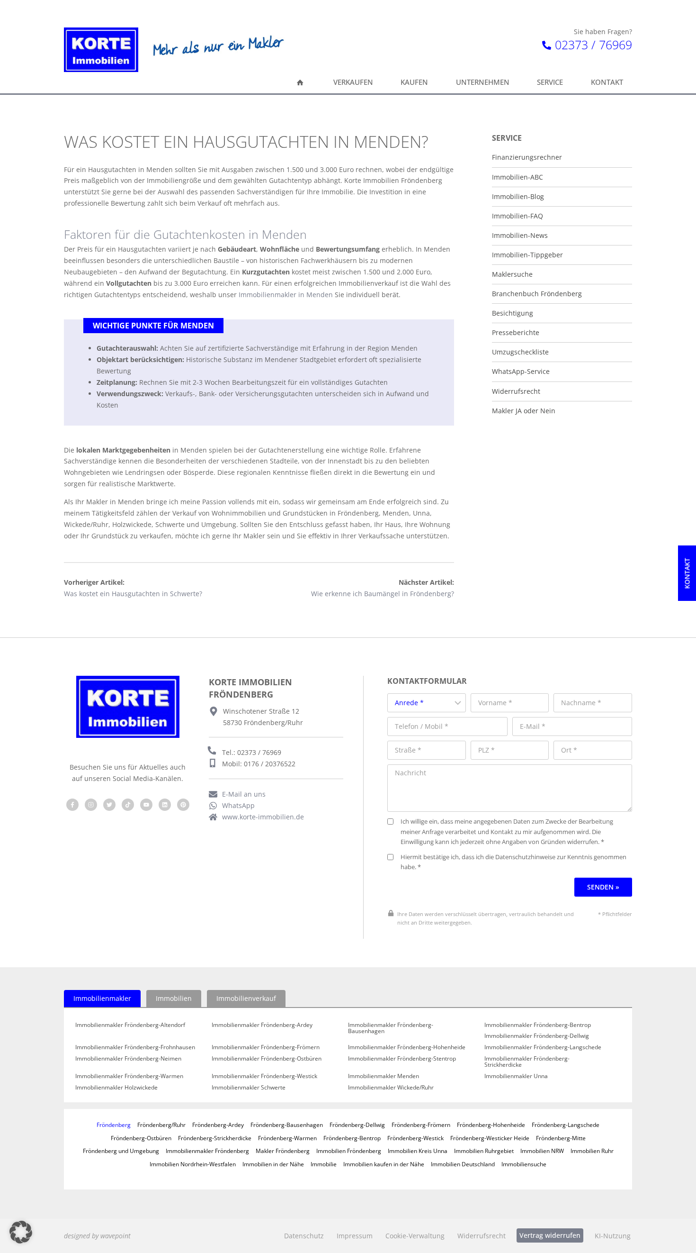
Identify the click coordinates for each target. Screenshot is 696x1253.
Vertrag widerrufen (549, 1235)
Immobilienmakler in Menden (286, 294)
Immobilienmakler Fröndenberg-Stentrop (402, 1058)
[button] (21, 1232)
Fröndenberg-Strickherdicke (214, 1138)
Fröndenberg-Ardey (218, 1124)
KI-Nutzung (613, 1235)
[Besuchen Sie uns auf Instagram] (91, 805)
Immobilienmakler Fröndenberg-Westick (264, 1076)
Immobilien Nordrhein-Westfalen (193, 1164)
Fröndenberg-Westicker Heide (489, 1138)
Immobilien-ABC (517, 177)
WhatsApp (238, 805)
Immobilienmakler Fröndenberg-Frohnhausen (135, 1047)
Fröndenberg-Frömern (421, 1124)
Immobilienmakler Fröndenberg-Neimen (128, 1058)
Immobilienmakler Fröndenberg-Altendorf (130, 1025)
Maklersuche (512, 274)
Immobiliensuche (523, 1164)
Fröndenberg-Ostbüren (141, 1138)
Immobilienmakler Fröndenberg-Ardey (262, 1025)
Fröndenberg (114, 1124)
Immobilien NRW (542, 1150)
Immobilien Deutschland (463, 1164)
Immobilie (324, 1164)
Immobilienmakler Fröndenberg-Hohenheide (406, 1047)
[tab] (102, 998)
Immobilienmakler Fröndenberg (207, 1150)
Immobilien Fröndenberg (348, 1150)
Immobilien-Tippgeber (527, 255)
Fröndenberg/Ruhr (161, 1124)
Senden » (603, 886)
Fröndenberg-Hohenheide (491, 1124)
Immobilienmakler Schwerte (249, 1087)
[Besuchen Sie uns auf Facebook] (72, 805)
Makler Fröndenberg (283, 1150)
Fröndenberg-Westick (415, 1138)
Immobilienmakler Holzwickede (116, 1087)
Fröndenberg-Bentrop (352, 1138)
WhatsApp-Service (521, 371)
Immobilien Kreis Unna (417, 1150)
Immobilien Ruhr (592, 1150)
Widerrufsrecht (516, 391)
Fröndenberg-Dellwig (357, 1124)
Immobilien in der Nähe (273, 1164)
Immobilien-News (520, 235)
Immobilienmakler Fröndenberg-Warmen (129, 1076)
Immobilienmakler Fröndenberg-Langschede (542, 1047)
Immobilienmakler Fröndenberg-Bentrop (537, 1025)
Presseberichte (515, 332)
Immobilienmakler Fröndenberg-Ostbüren (266, 1058)
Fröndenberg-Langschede (565, 1124)
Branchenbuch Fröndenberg (537, 294)
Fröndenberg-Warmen (287, 1138)
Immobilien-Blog (518, 196)
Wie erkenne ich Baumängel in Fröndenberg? (382, 593)
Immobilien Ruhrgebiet (484, 1150)
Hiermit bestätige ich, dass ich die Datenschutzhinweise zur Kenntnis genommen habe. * (513, 862)
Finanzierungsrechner (527, 157)
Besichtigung (512, 313)
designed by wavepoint (97, 1235)
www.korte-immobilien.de (263, 816)
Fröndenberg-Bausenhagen (286, 1124)
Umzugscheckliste (520, 352)
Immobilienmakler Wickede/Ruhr (391, 1087)
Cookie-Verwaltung (415, 1235)
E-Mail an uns (244, 794)
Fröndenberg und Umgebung (121, 1150)
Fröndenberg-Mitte (561, 1138)
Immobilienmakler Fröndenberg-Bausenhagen (390, 1028)
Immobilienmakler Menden (383, 1076)
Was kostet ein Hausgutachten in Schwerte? (133, 593)
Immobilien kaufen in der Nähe (383, 1164)
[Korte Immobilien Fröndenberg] (101, 49)
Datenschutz (304, 1235)
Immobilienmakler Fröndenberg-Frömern (266, 1047)
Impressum (355, 1235)
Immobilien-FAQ (517, 216)
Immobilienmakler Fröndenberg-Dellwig (536, 1036)
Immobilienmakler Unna (516, 1076)
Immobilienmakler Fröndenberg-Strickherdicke (527, 1061)
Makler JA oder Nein (523, 411)
